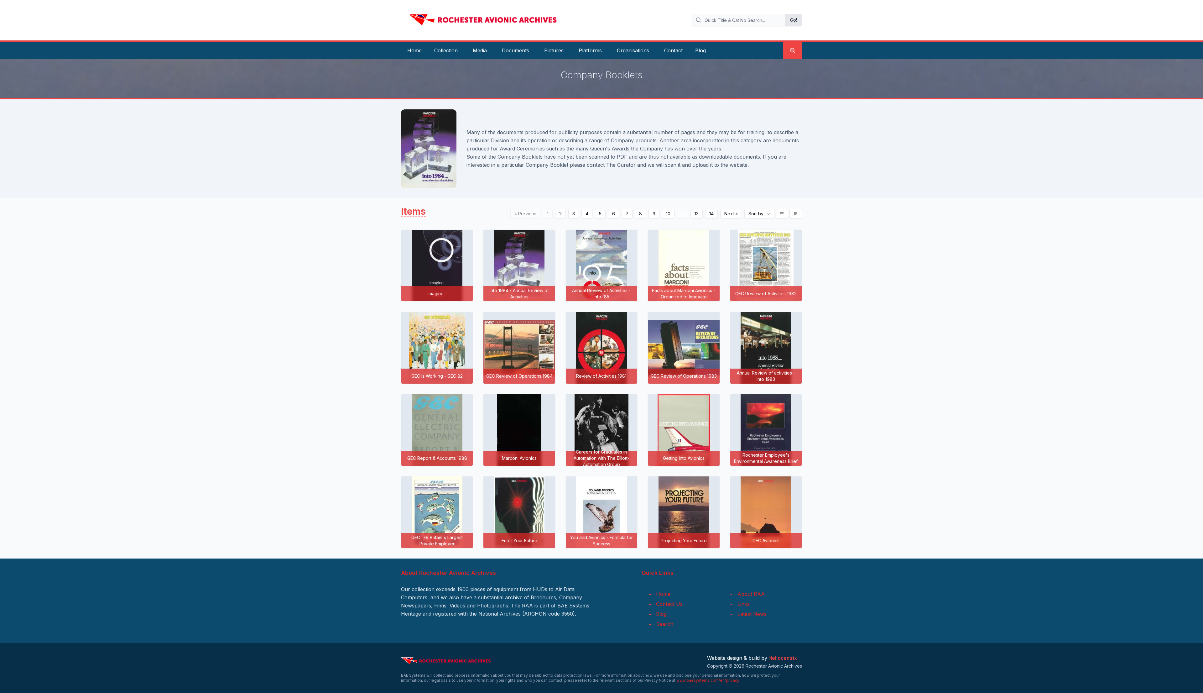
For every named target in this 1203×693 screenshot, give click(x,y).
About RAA (751, 594)
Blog (700, 50)
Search (664, 624)
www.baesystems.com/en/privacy (707, 680)
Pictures (554, 50)
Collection (446, 50)
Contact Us (669, 604)
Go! (793, 20)
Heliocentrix (782, 658)
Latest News (752, 614)
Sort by (755, 213)
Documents (515, 50)
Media (480, 50)
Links (743, 604)
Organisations (633, 50)
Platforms (590, 50)
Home (414, 50)
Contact (673, 50)
